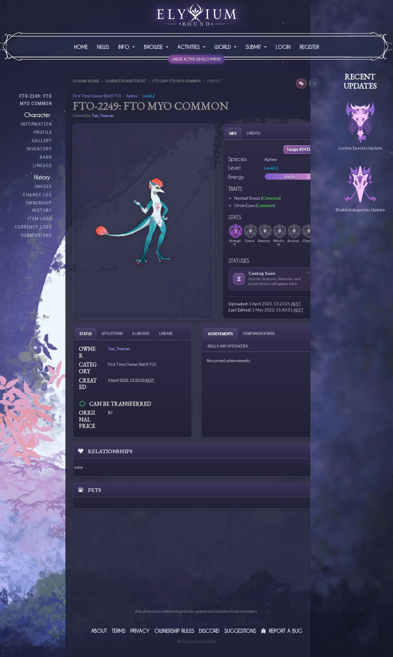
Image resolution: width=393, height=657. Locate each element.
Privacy (140, 631)
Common (271, 198)
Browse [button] (154, 47)
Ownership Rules (174, 631)
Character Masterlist (125, 81)
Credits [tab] (253, 133)
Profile (42, 132)
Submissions (36, 235)
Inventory (39, 149)
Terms (118, 631)
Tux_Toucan (102, 115)
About (99, 631)
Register (309, 47)
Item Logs (40, 218)
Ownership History (38, 206)
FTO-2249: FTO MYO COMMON (35, 99)
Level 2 (148, 95)
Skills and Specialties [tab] (228, 346)
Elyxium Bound (86, 81)
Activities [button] (189, 47)
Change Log (37, 194)
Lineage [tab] (166, 333)
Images (43, 186)
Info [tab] (233, 133)
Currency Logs (33, 227)
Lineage (42, 165)
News (103, 47)
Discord (209, 631)
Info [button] (124, 47)
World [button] (224, 47)
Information (36, 124)
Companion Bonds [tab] (259, 333)
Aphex (131, 95)
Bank (46, 157)
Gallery (42, 140)
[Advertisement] (196, 565)
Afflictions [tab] (112, 333)
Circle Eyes (244, 205)
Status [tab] (86, 333)
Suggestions (240, 631)
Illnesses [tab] (141, 333)
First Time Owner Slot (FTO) (97, 95)
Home (81, 47)
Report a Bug (284, 631)
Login (283, 47)
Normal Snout (247, 198)
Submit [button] (254, 47)
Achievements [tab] (220, 333)
